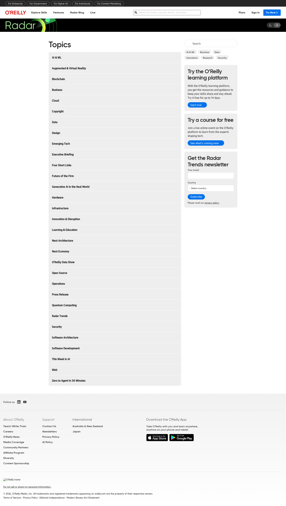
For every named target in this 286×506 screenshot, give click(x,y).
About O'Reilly (13, 420)
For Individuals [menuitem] (82, 3)
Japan (76, 431)
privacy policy (212, 202)
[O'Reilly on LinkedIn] (19, 402)
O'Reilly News (11, 437)
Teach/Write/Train (14, 426)
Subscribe (196, 196)
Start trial (196, 105)
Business (204, 52)
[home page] (15, 12)
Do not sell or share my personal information (27, 486)
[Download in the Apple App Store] (157, 440)
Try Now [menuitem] (271, 12)
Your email (193, 169)
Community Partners (15, 447)
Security (222, 57)
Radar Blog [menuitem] (77, 12)
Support (48, 420)
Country (192, 182)
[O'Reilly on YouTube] (24, 402)
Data (217, 52)
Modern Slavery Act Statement (83, 497)
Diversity (8, 458)
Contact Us (49, 426)
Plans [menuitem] (242, 12)
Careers (8, 431)
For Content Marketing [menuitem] (109, 3)
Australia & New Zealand (87, 426)
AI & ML (190, 52)
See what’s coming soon (204, 143)
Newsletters (49, 431)
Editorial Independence (52, 497)
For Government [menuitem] (38, 3)
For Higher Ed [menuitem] (61, 3)
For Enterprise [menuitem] (15, 3)
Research (208, 57)
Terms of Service (12, 497)
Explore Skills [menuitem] (39, 12)
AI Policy (47, 442)
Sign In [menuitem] (255, 12)
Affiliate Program (13, 452)
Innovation (192, 57)
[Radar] (31, 25)
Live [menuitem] (92, 12)
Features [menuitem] (58, 12)
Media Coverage (13, 442)
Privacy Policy (50, 437)
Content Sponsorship (16, 463)
